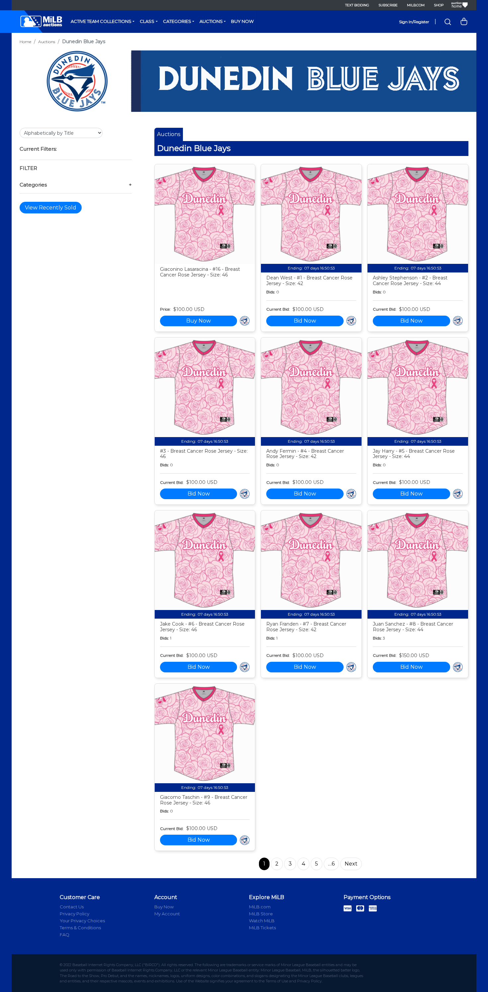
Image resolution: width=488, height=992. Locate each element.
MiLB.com (416, 5)
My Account (167, 913)
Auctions (211, 21)
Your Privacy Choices (82, 920)
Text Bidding (357, 5)
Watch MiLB (262, 920)
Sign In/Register (414, 21)
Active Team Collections (101, 21)
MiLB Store (261, 913)
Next (351, 864)
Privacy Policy (74, 913)
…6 (331, 864)
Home (25, 41)
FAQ (64, 934)
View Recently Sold (50, 207)
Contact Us (72, 906)
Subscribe (388, 5)
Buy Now (242, 21)
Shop (439, 5)
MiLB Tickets (262, 927)
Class (147, 21)
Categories (177, 21)
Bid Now (305, 321)
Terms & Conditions (80, 927)
